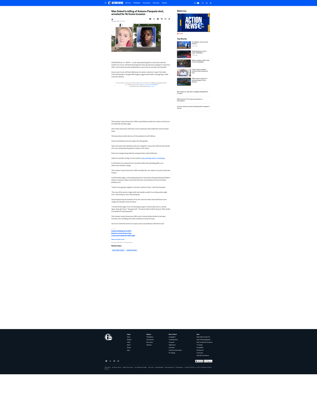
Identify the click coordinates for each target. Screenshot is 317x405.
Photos (129, 347)
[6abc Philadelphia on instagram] (114, 361)
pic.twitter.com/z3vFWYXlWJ (150, 84)
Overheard (172, 347)
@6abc (141, 84)
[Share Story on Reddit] (157, 19)
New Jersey (156, 3)
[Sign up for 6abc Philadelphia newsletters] (118, 361)
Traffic (128, 342)
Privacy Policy (108, 367)
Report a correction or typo (121, 233)
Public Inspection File (169, 367)
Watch (128, 345)
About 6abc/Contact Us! (203, 337)
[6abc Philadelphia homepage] (115, 3)
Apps (128, 350)
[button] (105, 2)
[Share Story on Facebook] (150, 19)
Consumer (171, 342)
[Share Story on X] (154, 19)
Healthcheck (172, 345)
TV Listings (199, 345)
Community (200, 353)
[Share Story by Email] (165, 19)
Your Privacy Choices (116, 367)
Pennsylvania (146, 3)
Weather (129, 339)
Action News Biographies (203, 339)
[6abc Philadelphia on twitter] (110, 361)
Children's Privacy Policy (128, 367)
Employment (200, 350)
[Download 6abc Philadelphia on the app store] (199, 361)
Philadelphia (136, 3)
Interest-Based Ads (159, 367)
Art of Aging (172, 353)
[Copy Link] (169, 19)
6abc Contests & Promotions (204, 342)
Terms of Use (151, 367)
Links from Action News (175, 350)
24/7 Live (128, 3)
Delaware (164, 3)
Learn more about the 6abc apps (123, 235)
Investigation (172, 337)
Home (128, 337)
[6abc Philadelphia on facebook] (106, 361)
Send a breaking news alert (121, 231)
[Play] (193, 22)
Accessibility (200, 347)
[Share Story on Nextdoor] (161, 19)
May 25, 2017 (151, 86)
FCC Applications (179, 367)
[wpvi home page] (108, 337)
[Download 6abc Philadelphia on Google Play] (208, 361)
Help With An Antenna (203, 355)
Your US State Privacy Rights (140, 367)
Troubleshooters (173, 339)
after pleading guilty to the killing (153, 158)
